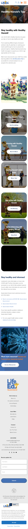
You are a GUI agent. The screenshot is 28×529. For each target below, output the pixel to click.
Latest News (13, 416)
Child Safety (13, 406)
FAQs (13, 419)
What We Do (13, 414)
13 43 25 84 (12, 320)
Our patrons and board (13, 401)
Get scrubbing (14, 125)
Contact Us (13, 427)
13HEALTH (5, 320)
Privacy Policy (10, 526)
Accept (14, 522)
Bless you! (14, 178)
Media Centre (13, 432)
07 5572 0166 (13, 442)
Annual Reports (13, 403)
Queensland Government (10, 304)
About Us (13, 398)
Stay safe (14, 235)
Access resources (10, 365)
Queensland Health (8, 306)
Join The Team (13, 430)
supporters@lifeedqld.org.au (13, 440)
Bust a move (14, 152)
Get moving (14, 208)
